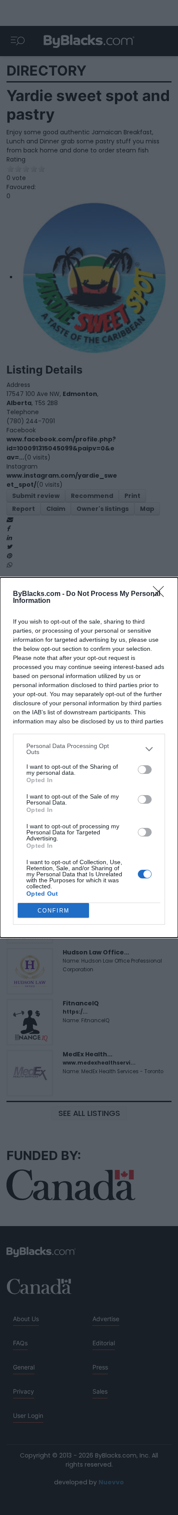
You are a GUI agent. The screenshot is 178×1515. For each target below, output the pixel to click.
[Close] (161, 594)
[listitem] (89, 749)
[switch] (145, 769)
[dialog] (89, 757)
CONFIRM (54, 910)
